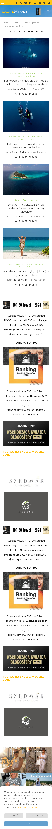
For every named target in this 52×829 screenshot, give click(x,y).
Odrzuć (13, 815)
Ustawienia (37, 815)
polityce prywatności (27, 807)
